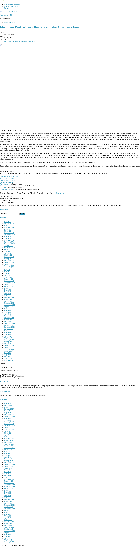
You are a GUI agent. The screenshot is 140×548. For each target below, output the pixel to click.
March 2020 (8, 295)
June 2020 (7, 290)
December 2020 (9, 281)
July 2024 (7, 229)
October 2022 (8, 246)
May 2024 (7, 231)
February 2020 (9, 297)
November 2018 (9, 323)
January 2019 (8, 319)
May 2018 (7, 334)
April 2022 (7, 253)
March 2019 (8, 316)
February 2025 (9, 227)
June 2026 (7, 222)
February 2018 (9, 340)
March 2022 (8, 255)
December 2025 (9, 223)
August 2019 (8, 307)
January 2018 (8, 342)
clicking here (60, 193)
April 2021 (7, 275)
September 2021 (9, 266)
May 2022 (7, 251)
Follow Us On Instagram (12, 4)
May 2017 (7, 355)
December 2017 (9, 343)
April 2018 (7, 336)
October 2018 (8, 325)
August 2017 (8, 351)
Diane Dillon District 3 (7, 180)
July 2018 (7, 331)
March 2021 (8, 277)
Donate (6, 8)
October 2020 (8, 284)
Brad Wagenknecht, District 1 (9, 177)
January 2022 (8, 259)
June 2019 (7, 310)
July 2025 (7, 225)
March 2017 (8, 358)
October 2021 (8, 264)
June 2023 (7, 236)
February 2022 (9, 257)
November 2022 (9, 244)
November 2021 (9, 262)
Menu (6, 19)
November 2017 (9, 345)
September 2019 (9, 305)
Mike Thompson (5, 186)
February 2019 (9, 318)
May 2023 (7, 238)
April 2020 (7, 294)
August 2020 (8, 286)
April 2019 (7, 314)
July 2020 (7, 288)
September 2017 (9, 349)
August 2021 (8, 268)
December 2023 (9, 233)
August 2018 (8, 329)
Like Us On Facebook (11, 6)
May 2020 (7, 292)
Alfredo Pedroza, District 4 (8, 182)
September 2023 (9, 235)
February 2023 (9, 240)
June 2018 (7, 332)
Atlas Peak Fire (9, 41)
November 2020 (9, 283)
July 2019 (7, 308)
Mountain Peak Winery (28, 41)
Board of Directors (10, 22)
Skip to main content (6, 1)
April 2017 (7, 356)
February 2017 (9, 360)
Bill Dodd (3, 188)
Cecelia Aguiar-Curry (7, 189)
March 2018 (8, 338)
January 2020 (8, 299)
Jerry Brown (4, 184)
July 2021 (7, 270)
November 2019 (9, 303)
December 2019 (9, 301)
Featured (17, 41)
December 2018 (9, 321)
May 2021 (7, 273)
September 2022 (9, 247)
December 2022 (9, 242)
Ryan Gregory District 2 (8, 178)
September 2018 (9, 327)
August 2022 (8, 249)
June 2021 (7, 271)
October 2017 (8, 347)
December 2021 (9, 260)
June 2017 (7, 353)
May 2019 (7, 312)
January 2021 (8, 279)
